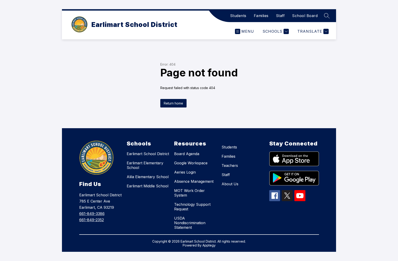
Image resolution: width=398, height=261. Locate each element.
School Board (305, 15)
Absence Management (194, 181)
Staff (280, 15)
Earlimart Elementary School (145, 165)
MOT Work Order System (189, 192)
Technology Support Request (192, 206)
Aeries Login (185, 172)
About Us (230, 184)
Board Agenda (186, 153)
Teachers (230, 165)
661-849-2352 (91, 220)
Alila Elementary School (148, 176)
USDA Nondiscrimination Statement (189, 223)
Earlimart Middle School (147, 186)
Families (261, 15)
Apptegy (209, 245)
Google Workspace (191, 163)
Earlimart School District (148, 153)
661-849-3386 (92, 213)
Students (238, 15)
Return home (173, 103)
